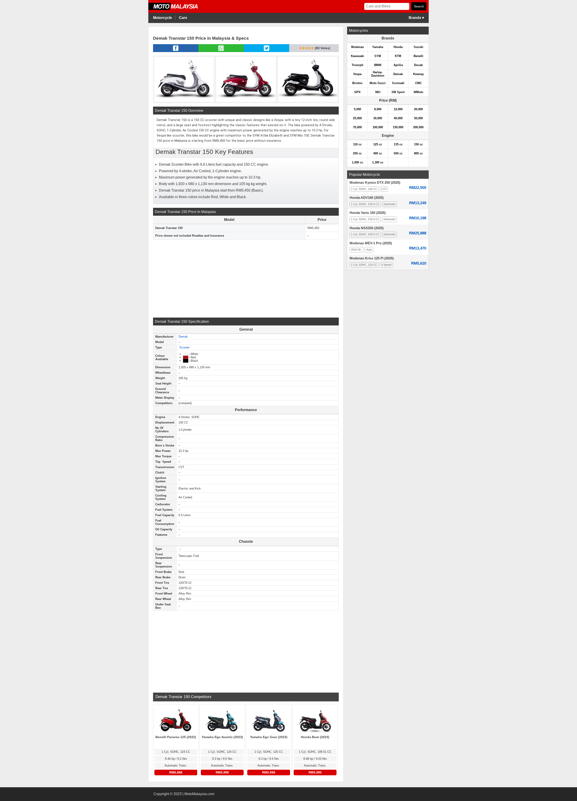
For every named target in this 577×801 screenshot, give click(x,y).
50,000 (418, 118)
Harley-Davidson (377, 74)
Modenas (357, 47)
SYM (377, 56)
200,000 (418, 127)
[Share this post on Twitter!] (266, 51)
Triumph (357, 65)
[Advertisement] (246, 278)
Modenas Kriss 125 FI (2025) (372, 258)
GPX (357, 92)
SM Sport (398, 92)
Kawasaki (357, 56)
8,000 (377, 109)
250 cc (357, 153)
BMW (377, 65)
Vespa (357, 74)
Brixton (357, 83)
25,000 (357, 118)
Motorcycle (162, 18)
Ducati (418, 65)
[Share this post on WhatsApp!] (221, 51)
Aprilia (398, 65)
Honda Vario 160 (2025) (368, 213)
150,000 (398, 127)
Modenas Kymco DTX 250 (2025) (375, 182)
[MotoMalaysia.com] (176, 9)
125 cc (377, 144)
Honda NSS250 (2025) (367, 228)
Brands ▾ (416, 18)
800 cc (418, 153)
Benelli (418, 56)
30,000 (377, 118)
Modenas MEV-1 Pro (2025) (371, 243)
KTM (398, 56)
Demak (183, 336)
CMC (418, 83)
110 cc (357, 144)
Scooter (184, 347)
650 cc (398, 153)
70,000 (357, 127)
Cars (183, 18)
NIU (377, 92)
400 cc (377, 153)
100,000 (378, 127)
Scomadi (398, 83)
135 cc (398, 144)
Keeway (418, 74)
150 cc (418, 144)
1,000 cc (357, 162)
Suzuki (418, 47)
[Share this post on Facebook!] (175, 51)
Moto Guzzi (378, 83)
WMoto (418, 92)
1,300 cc (377, 162)
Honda (398, 47)
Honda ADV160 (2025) (367, 197)
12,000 (398, 109)
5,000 (357, 109)
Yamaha (377, 47)
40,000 (398, 118)
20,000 (418, 109)
